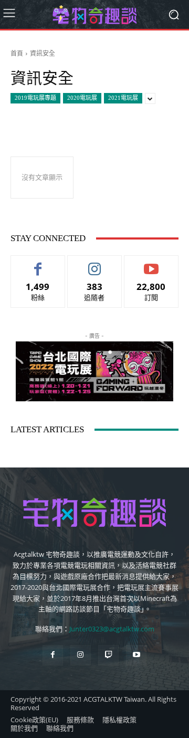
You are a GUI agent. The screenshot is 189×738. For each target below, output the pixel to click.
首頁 (16, 53)
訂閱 (151, 263)
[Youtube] (136, 655)
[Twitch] (108, 655)
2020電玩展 (82, 98)
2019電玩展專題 (35, 98)
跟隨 (94, 263)
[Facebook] (53, 655)
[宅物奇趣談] (94, 14)
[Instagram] (80, 655)
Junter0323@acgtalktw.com (111, 628)
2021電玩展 (123, 98)
